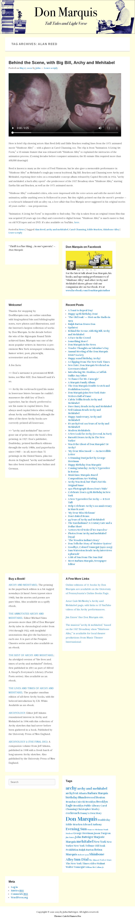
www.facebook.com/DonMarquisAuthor (88, 290)
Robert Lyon (83, 855)
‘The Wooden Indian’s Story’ (83, 540)
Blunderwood (86, 797)
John (38, 68)
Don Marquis (81, 819)
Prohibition (72, 849)
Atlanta (83, 793)
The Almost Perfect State (100, 860)
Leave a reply (51, 68)
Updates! (73, 327)
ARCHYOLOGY (17, 712)
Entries (17, 890)
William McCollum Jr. (94, 867)
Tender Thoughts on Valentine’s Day (88, 348)
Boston (100, 797)
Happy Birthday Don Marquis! (84, 464)
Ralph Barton (86, 849)
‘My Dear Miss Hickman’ (81, 512)
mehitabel (84, 842)
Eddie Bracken (94, 229)
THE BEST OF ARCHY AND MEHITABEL (31, 655)
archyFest (72, 793)
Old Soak (100, 845)
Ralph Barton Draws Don (81, 324)
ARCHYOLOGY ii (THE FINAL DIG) (28, 741)
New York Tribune (84, 845)
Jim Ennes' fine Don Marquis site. (85, 617)
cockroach (73, 813)
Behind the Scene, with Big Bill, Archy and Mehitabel (62, 62)
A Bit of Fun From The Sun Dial (85, 557)
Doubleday (104, 820)
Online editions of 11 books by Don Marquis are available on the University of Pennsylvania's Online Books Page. (88, 589)
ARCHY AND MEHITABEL (23, 584)
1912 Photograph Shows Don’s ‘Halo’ (87, 488)
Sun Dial (81, 859)
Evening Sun (76, 829)
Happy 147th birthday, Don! (83, 314)
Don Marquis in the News (82, 344)
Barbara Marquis (97, 793)
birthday (72, 797)
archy (71, 788)
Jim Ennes (70, 837)
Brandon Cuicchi (75, 801)
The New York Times (77, 863)
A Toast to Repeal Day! (80, 310)
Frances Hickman (95, 829)
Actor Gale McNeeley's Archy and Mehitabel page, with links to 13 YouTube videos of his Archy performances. (88, 605)
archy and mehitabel (57, 229)
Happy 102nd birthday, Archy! (84, 358)
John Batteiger (84, 837)
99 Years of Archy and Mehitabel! (86, 519)
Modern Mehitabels (79, 430)
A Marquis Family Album (81, 382)
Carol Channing (77, 229)
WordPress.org (19, 897)
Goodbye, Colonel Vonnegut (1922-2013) (90, 547)
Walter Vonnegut (75, 867)
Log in (14, 887)
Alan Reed (40, 229)
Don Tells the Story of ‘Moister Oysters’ (90, 543)
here (76, 222)
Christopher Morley (88, 809)
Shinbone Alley (111, 229)
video (93, 863)
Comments (19, 894)
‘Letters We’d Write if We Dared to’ (87, 530)
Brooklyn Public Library (86, 805)
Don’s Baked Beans (78, 516)
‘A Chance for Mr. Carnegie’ (83, 379)
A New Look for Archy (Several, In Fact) (89, 434)
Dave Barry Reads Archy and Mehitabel (90, 406)
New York (100, 841)
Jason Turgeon (102, 833)
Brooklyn (90, 801)
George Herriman (83, 833)
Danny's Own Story (91, 813)
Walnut (101, 863)
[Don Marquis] (67, 17)
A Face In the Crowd (79, 337)
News (22, 229)
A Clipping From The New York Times (89, 362)
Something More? (78, 341)
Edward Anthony (92, 824)
